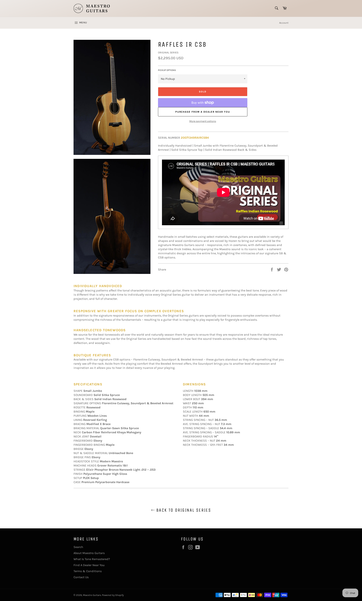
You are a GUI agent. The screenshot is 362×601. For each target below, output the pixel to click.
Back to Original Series (183, 510)
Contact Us (81, 577)
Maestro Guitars (92, 595)
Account (283, 22)
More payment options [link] (202, 121)
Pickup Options (167, 70)
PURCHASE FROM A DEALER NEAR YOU (202, 111)
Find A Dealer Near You (89, 565)
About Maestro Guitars (89, 553)
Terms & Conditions (88, 571)
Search (78, 547)
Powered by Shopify (113, 595)
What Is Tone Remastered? (92, 559)
